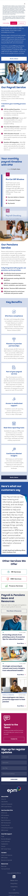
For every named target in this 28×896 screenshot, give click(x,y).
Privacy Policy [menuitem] (14, 883)
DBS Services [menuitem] (4, 818)
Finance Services (16, 586)
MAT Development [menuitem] (6, 823)
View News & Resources (14, 611)
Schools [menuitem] (3, 846)
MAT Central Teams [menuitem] (6, 849)
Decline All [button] (21, 23)
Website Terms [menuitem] (14, 880)
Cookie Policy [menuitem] (14, 886)
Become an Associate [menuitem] (6, 860)
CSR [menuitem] (14, 890)
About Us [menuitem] (3, 799)
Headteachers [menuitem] (4, 844)
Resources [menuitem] (3, 866)
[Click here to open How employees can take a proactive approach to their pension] (14, 685)
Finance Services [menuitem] (5, 825)
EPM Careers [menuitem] (4, 857)
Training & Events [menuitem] (5, 869)
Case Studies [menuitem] (4, 801)
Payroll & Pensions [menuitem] (5, 820)
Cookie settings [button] (6, 23)
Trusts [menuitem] (2, 836)
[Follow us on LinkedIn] (14, 876)
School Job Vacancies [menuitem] (6, 855)
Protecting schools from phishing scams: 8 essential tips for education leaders (13, 637)
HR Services (16, 572)
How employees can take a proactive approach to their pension (13, 699)
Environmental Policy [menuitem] (14, 893)
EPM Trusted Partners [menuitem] (6, 806)
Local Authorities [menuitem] (5, 841)
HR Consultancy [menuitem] (5, 815)
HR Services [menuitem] (4, 813)
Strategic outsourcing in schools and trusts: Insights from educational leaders (13, 668)
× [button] (25, 3)
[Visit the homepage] (14, 789)
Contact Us (14, 739)
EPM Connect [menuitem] (4, 830)
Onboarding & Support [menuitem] (7, 828)
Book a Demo (14, 59)
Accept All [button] (14, 23)
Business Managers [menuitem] (6, 839)
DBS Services (15, 579)
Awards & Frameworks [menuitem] (6, 804)
